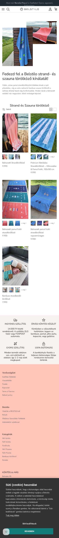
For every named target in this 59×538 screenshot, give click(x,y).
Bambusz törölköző (9, 456)
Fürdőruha (6, 445)
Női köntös (6, 438)
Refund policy (7, 395)
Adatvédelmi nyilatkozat (10, 422)
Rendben (29, 531)
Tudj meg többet (12, 515)
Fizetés (4, 384)
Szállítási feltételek (9, 377)
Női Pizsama (7, 449)
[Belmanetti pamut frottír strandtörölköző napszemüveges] (44, 199)
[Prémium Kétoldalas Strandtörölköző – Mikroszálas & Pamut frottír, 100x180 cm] (44, 133)
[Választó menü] (3, 9)
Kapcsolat (5, 387)
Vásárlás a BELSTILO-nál (11, 411)
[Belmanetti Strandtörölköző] (15, 133)
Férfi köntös (6, 442)
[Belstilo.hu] (29, 9)
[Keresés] (9, 9)
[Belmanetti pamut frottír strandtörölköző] (15, 199)
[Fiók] (49, 9)
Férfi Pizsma (6, 453)
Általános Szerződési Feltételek (13, 418)
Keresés (5, 460)
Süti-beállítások (29, 523)
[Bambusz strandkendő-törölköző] (15, 266)
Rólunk (4, 414)
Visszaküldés (7, 380)
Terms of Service (8, 391)
